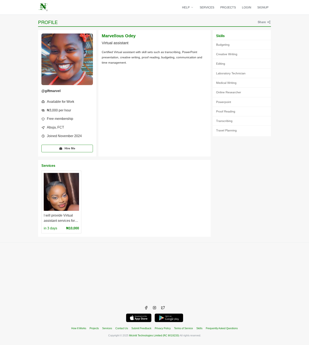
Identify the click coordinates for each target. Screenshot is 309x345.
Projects (94, 328)
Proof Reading (225, 111)
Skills (199, 328)
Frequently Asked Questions (222, 328)
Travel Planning (226, 130)
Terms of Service (183, 328)
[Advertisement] (154, 271)
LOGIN (246, 7)
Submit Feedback (141, 328)
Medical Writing (226, 82)
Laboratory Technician (231, 73)
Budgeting (223, 44)
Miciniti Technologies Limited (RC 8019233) (154, 335)
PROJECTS (228, 7)
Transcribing (224, 121)
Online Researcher (228, 92)
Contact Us (121, 328)
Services (107, 328)
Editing (220, 63)
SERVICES (207, 7)
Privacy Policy (163, 328)
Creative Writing (226, 54)
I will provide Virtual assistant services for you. (59, 218)
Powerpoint (223, 102)
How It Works (78, 328)
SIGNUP (262, 7)
